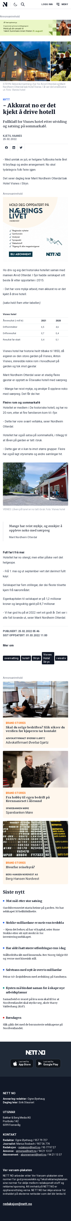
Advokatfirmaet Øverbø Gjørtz (27, 742)
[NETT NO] (8, 4)
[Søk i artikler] (23, 4)
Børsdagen (13, 1017)
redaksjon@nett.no (29, 1147)
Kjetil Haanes (12, 135)
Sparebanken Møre (19, 812)
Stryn (36, 658)
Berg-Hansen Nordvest (22, 879)
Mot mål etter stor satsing (24, 901)
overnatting (11, 658)
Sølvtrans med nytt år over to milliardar (34, 970)
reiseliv (61, 658)
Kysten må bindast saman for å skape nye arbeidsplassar (35, 990)
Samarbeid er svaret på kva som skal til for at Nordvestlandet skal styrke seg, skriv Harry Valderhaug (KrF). (31, 1003)
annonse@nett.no (26, 1151)
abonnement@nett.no (33, 1154)
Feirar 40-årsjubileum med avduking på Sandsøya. (35, 976)
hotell (25, 658)
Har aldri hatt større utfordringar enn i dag (36, 948)
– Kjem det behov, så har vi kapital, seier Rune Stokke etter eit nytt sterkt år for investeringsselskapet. (31, 933)
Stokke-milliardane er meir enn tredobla (35, 922)
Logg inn (47, 4)
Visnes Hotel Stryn (47, 658)
